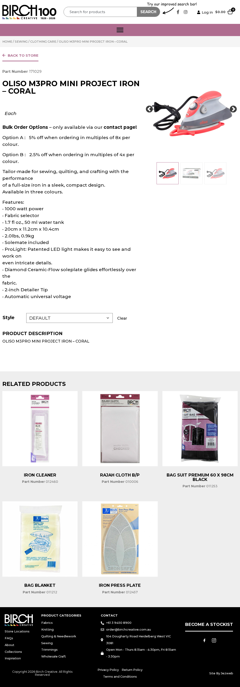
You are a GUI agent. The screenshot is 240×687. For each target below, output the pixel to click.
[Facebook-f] (178, 12)
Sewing (21, 41)
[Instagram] (186, 12)
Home (7, 41)
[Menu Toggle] (120, 30)
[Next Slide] (233, 109)
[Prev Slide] (149, 109)
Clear (122, 318)
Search (148, 12)
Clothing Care (43, 41)
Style (9, 317)
